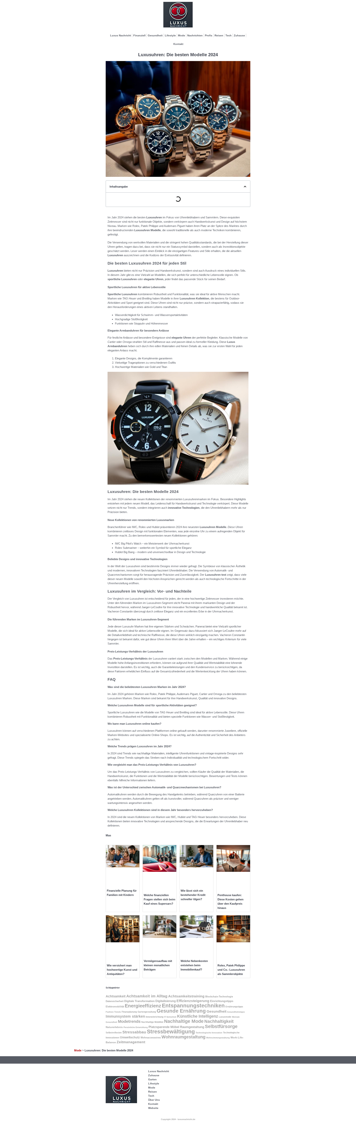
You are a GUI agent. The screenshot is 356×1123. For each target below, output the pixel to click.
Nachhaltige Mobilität (152, 1022)
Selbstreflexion (114, 1032)
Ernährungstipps (234, 1006)
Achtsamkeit (116, 996)
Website (153, 1107)
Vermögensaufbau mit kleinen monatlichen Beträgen (158, 965)
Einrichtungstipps (221, 1001)
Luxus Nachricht (120, 35)
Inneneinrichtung (154, 1017)
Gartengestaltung (147, 1012)
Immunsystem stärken (125, 1016)
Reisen (219, 35)
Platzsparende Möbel (164, 1027)
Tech (228, 35)
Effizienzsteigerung (193, 1001)
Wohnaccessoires (151, 1037)
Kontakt (178, 43)
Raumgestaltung (192, 1027)
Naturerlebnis (114, 1027)
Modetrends (129, 1021)
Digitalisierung (165, 1001)
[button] (245, 186)
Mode (181, 35)
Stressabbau (134, 1032)
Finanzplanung (129, 1012)
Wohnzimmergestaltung (218, 1038)
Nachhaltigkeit (219, 1021)
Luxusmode (225, 1017)
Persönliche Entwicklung (135, 1027)
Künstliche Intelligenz (197, 1016)
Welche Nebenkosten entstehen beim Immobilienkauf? (194, 965)
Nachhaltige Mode (184, 1021)
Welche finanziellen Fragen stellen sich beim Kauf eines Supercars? (159, 899)
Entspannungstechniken (193, 1005)
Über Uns (154, 1099)
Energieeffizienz (143, 1005)
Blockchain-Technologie (219, 996)
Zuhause (239, 35)
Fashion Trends (113, 1012)
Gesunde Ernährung (181, 1011)
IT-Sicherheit (170, 1017)
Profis (208, 35)
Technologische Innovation (209, 1033)
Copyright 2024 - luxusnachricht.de (178, 1119)
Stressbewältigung (171, 1032)
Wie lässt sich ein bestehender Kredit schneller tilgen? (193, 895)
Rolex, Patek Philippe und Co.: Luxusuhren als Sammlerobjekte (231, 970)
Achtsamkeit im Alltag (146, 996)
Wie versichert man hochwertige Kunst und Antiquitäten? (122, 970)
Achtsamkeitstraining (186, 996)
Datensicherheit (114, 1001)
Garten (152, 1079)
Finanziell (139, 35)
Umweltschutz (130, 1037)
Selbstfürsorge (221, 1026)
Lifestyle (170, 35)
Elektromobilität (115, 1006)
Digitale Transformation (139, 1001)
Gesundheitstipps (236, 1012)
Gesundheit (155, 35)
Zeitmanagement (131, 1042)
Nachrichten (195, 35)
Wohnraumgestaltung (183, 1037)
